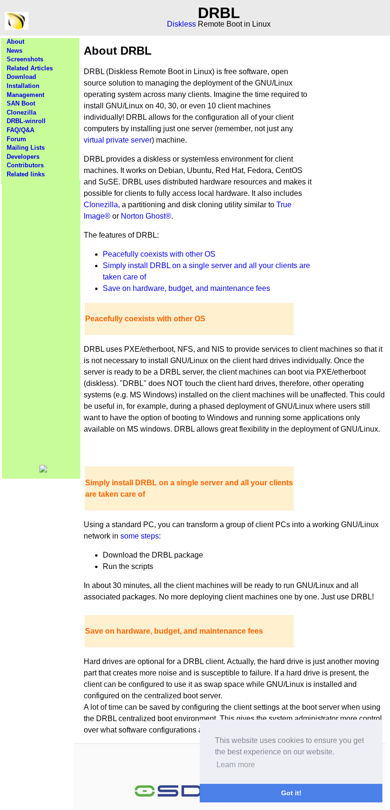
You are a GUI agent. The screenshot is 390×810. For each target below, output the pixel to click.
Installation (23, 85)
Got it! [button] (291, 793)
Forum (16, 139)
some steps (139, 536)
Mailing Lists (26, 147)
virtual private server (118, 140)
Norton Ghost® (146, 216)
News (14, 50)
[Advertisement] (41, 322)
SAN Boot (21, 103)
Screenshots (25, 59)
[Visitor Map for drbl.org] (43, 470)
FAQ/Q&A (20, 130)
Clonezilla (21, 112)
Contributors (25, 165)
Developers (23, 156)
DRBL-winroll (26, 121)
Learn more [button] (235, 765)
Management (25, 94)
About (15, 41)
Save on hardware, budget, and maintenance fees (186, 288)
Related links (26, 174)
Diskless (181, 24)
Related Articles (30, 68)
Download (21, 76)
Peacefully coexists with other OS (159, 254)
